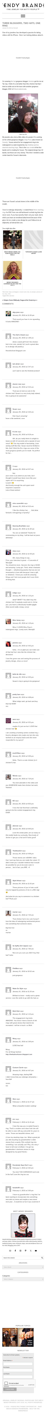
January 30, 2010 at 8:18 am (23, 434)
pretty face (16, 694)
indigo (15, 593)
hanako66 (16, 1187)
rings (6, 293)
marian (15, 912)
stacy (14, 551)
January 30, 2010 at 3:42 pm (23, 646)
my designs (33, 292)
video (9, 293)
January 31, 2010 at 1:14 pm (23, 1014)
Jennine (31, 81)
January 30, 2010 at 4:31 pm (23, 722)
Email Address (8, 1361)
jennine (15, 643)
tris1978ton (17, 753)
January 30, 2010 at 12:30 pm (24, 554)
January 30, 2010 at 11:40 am (23, 529)
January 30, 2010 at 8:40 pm (23, 829)
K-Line (15, 431)
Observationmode (20, 89)
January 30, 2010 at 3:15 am (23, 387)
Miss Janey (17, 620)
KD (14, 801)
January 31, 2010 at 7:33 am (23, 915)
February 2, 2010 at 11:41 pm (23, 1122)
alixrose (15, 826)
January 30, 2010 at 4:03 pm (23, 677)
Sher (14, 1099)
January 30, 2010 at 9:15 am (23, 506)
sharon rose (17, 384)
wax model (30, 147)
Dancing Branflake (19, 526)
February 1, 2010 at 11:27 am (23, 1102)
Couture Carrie (18, 1067)
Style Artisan (17, 880)
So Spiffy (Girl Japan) (20, 946)
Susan (4, 142)
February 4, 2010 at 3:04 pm (23, 1190)
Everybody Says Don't (21, 1165)
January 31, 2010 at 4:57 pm (23, 1070)
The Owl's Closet (19, 335)
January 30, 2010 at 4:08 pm (23, 697)
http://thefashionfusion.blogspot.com (19, 1054)
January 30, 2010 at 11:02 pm (23, 883)
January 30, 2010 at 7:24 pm (23, 779)
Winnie (15, 776)
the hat (13, 81)
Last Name (6, 1374)
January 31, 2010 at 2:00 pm (23, 1041)
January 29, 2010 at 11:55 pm (23, 315)
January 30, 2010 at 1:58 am (23, 338)
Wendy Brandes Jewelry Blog (23, 5)
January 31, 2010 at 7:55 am (23, 949)
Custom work (22, 292)
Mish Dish (16, 1011)
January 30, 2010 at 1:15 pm (23, 596)
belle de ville (17, 674)
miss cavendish (18, 503)
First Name (6, 1367)
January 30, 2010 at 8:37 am (23, 469)
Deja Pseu (28, 140)
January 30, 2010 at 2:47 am (23, 367)
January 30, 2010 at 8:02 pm (23, 804)
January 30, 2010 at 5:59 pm (23, 756)
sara (14, 719)
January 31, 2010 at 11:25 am (23, 991)
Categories (6, 1276)
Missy (15, 1038)
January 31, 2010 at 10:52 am (24, 971)
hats (28, 292)
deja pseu (16, 312)
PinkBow (16, 968)
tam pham (16, 364)
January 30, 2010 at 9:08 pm (23, 853)
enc (14, 1119)
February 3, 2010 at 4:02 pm (23, 1168)
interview (11, 295)
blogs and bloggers (14, 292)
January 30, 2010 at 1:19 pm (23, 623)
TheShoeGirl (17, 851)
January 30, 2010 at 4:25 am (23, 412)
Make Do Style (18, 988)
